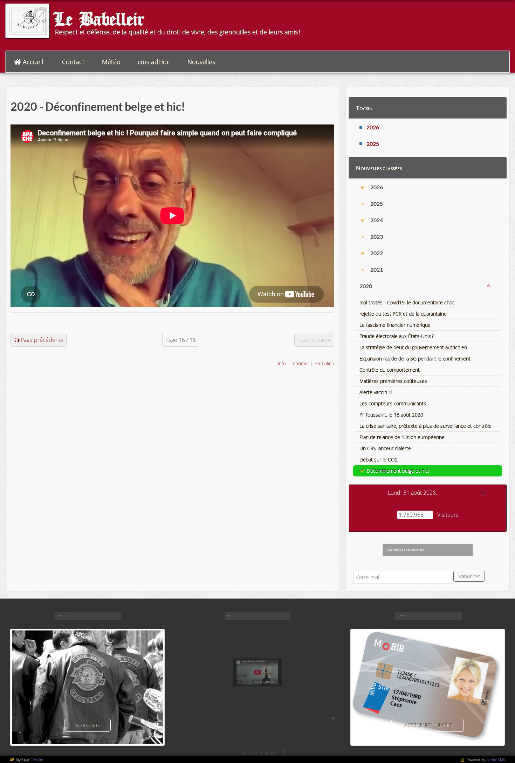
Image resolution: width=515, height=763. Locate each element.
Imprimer (299, 363)
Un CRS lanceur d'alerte (385, 448)
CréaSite (36, 759)
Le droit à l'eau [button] (258, 753)
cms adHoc (154, 62)
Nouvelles (201, 62)
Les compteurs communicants (392, 403)
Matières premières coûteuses (393, 381)
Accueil (33, 62)
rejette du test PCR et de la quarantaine (403, 313)
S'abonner (469, 576)
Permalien (324, 363)
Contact (73, 62)
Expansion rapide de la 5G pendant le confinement (415, 358)
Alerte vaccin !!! (375, 392)
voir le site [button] (88, 725)
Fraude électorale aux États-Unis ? (396, 336)
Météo (111, 62)
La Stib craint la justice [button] (428, 725)
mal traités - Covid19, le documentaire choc (407, 302)
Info (282, 363)
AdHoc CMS (495, 759)
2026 (372, 127)
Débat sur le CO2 (378, 459)
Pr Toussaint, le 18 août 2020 (391, 414)
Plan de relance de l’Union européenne (402, 437)
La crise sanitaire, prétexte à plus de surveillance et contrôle (425, 426)
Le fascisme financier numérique (395, 325)
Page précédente (42, 340)
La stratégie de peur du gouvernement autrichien (413, 347)
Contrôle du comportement (389, 369)
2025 (372, 143)
